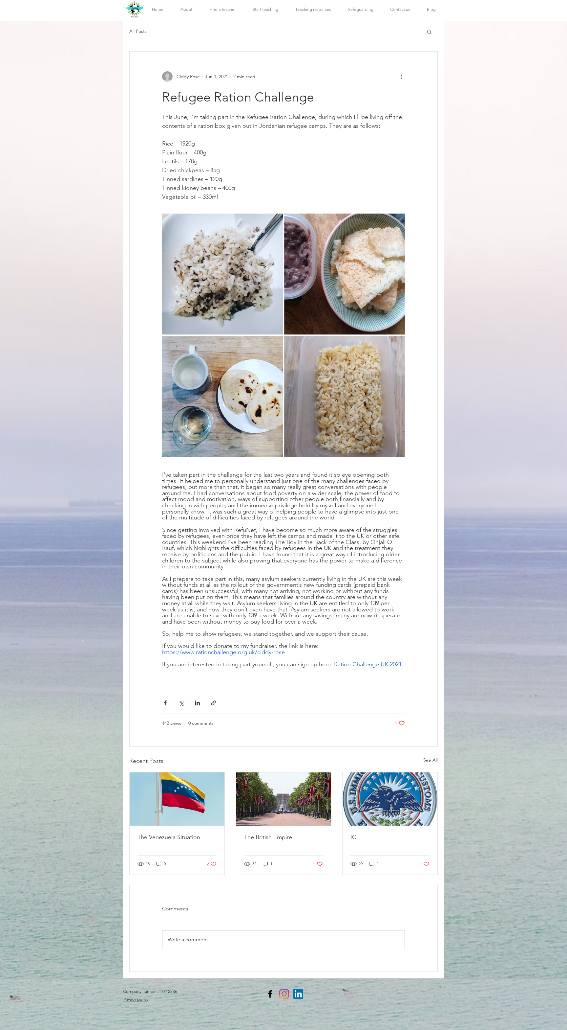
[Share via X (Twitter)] (181, 703)
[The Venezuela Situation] (177, 799)
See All (430, 760)
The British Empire (268, 837)
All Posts (138, 31)
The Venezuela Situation (168, 837)
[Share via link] (213, 703)
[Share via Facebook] (165, 703)
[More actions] (401, 76)
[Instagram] (284, 994)
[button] (313, 9)
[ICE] (390, 799)
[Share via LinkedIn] (197, 703)
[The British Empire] (283, 799)
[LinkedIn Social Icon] (298, 994)
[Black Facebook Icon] (270, 994)
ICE (355, 837)
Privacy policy (135, 999)
